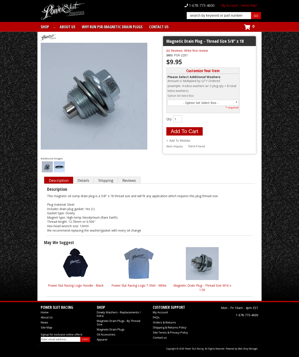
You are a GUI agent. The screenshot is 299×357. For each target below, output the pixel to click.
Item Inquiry (174, 146)
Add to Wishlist (179, 140)
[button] (224, 15)
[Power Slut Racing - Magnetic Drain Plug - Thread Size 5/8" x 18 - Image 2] (59, 167)
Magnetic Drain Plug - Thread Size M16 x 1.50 (202, 287)
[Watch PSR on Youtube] (254, 323)
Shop (45, 26)
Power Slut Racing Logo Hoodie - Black (76, 285)
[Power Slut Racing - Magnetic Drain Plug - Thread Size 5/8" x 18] (95, 38)
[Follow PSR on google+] (234, 323)
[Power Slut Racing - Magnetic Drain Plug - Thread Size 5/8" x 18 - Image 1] (47, 167)
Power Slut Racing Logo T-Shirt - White (139, 285)
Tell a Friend (196, 146)
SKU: (170, 55)
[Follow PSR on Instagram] (244, 323)
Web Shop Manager (248, 348)
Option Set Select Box (180, 96)
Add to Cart (184, 131)
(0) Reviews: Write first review (187, 50)
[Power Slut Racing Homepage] (63, 11)
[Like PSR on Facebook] (225, 323)
